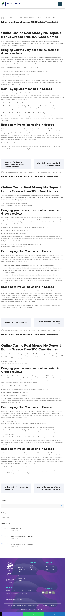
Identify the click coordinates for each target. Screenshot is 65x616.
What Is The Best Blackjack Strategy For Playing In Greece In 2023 (19, 67)
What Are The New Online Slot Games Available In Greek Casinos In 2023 (21, 244)
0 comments (57, 17)
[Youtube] (50, 592)
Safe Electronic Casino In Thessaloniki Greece (13, 246)
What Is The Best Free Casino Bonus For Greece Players (16, 205)
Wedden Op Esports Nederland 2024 (21, 544)
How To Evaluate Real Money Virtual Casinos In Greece (16, 467)
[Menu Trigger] (60, 4)
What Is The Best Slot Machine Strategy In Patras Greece (16, 386)
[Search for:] (32, 506)
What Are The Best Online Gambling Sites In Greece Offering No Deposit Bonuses (23, 423)
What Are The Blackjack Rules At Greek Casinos (14, 363)
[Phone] (54, 614)
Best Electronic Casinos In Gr (9, 421)
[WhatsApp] (33, 614)
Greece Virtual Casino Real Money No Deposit (14, 203)
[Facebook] (43, 592)
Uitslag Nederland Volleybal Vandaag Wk (22, 536)
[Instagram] (46, 592)
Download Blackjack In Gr (8, 143)
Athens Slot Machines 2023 (8, 361)
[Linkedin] (53, 592)
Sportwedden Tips (15, 528)
